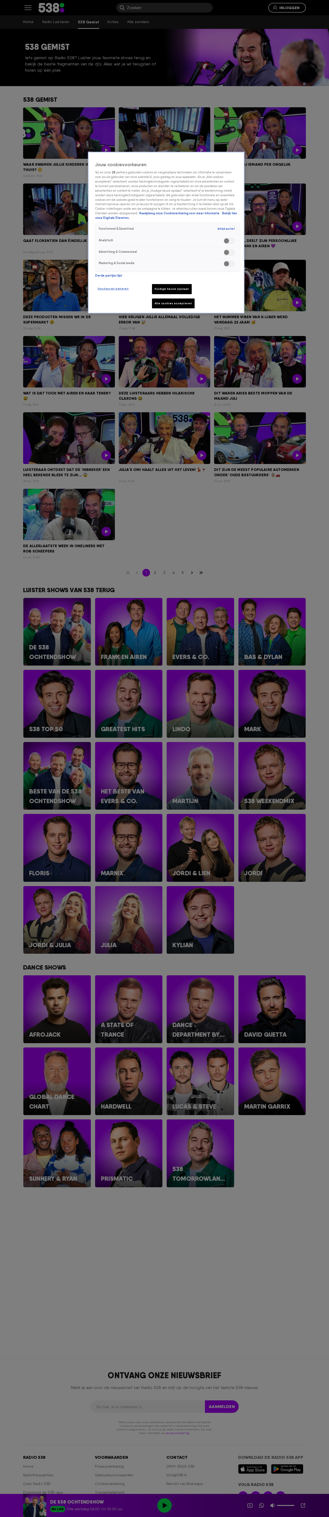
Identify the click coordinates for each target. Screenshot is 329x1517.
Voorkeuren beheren (113, 288)
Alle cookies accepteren (173, 303)
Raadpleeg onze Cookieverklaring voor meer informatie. (180, 213)
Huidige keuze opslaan (172, 289)
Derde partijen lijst (108, 275)
